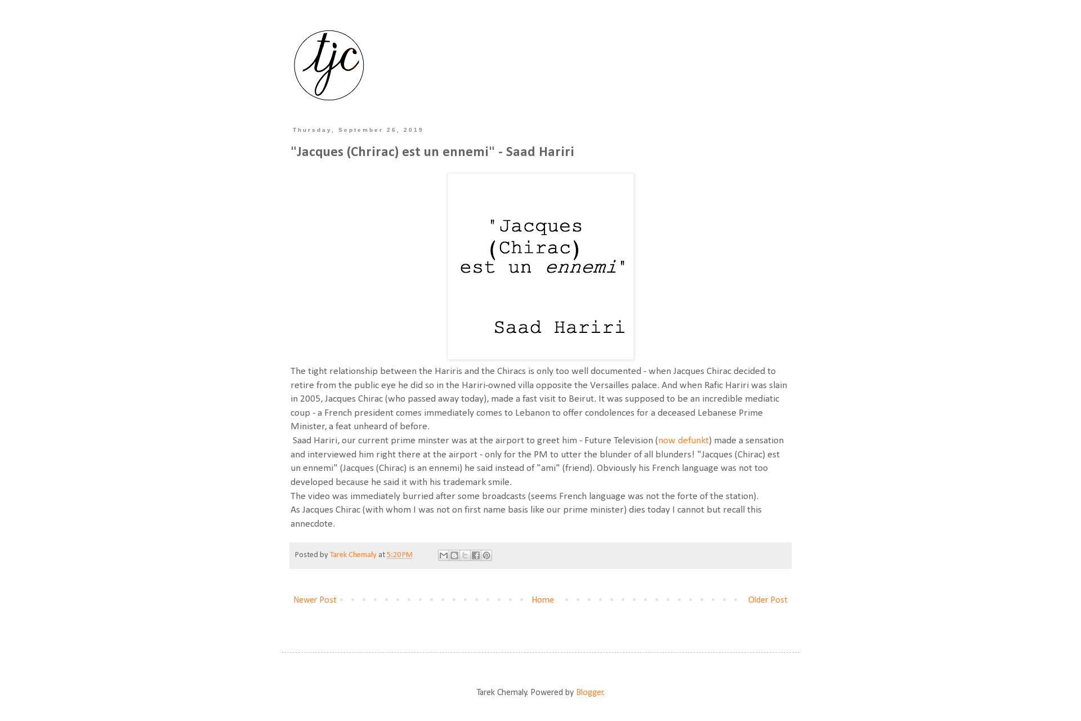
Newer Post (315, 600)
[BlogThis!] (454, 555)
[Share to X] (465, 555)
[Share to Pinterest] (486, 555)
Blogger (590, 692)
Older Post (768, 600)
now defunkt (683, 441)
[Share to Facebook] (475, 555)
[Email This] (443, 555)
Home (542, 600)
